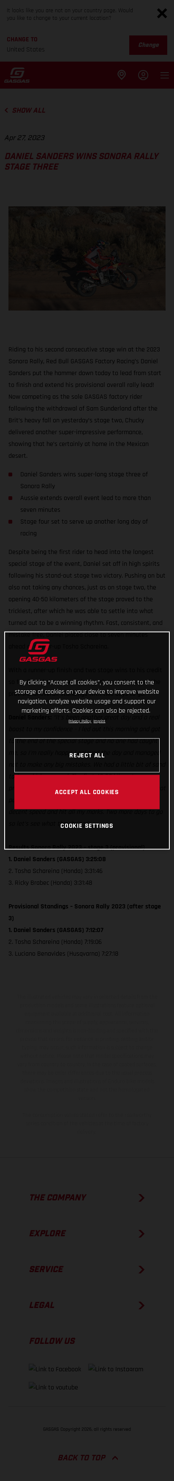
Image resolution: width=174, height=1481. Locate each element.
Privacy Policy (79, 720)
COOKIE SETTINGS (87, 825)
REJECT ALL (87, 755)
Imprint (99, 720)
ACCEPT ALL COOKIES (87, 791)
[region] (86, 741)
